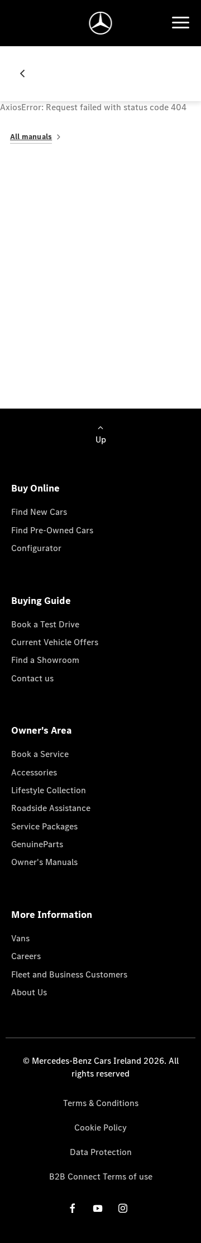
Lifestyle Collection (48, 790)
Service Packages (44, 826)
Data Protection (101, 1152)
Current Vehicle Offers (54, 642)
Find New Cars (39, 512)
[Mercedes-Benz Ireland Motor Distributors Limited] (100, 23)
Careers (26, 956)
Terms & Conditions (100, 1103)
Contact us (32, 678)
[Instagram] (123, 1208)
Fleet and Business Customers (69, 974)
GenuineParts (37, 844)
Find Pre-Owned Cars (52, 530)
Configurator (36, 548)
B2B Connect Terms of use (100, 1176)
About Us (29, 992)
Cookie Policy (100, 1127)
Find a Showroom (45, 660)
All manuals (31, 136)
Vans (20, 938)
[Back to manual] (27, 73)
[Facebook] (72, 1208)
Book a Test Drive (45, 624)
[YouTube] (97, 1208)
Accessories (34, 772)
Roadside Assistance (50, 808)
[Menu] (180, 22)
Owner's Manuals (44, 862)
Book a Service (40, 754)
